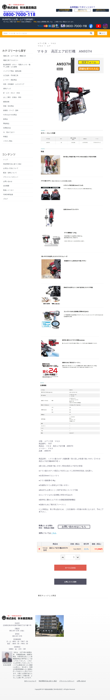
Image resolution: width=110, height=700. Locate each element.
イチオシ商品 (7, 141)
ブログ (5, 199)
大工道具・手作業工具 (10, 75)
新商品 (5, 119)
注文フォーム (89, 62)
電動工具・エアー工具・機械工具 (14, 56)
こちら (53, 533)
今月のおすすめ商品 (10, 115)
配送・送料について (10, 173)
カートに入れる (70, 568)
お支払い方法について (10, 168)
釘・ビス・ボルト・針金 (11, 93)
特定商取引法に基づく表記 (12, 164)
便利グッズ (7, 88)
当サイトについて (30, 681)
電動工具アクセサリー (10, 60)
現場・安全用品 (8, 106)
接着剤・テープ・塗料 (10, 110)
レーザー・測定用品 (10, 80)
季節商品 (6, 123)
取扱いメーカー (8, 190)
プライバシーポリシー (10, 177)
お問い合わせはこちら (74, 526)
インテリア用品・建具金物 (12, 71)
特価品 (5, 136)
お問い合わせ (7, 181)
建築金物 (6, 102)
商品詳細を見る (89, 69)
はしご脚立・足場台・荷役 (12, 97)
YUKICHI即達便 (8, 194)
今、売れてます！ (9, 132)
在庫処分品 (7, 128)
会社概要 (6, 186)
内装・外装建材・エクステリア (13, 84)
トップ (5, 159)
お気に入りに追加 (70, 582)
